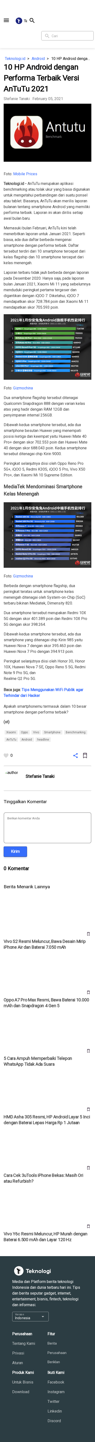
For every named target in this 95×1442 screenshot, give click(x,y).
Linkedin (55, 1411)
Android (38, 58)
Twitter (53, 1401)
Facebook (56, 1382)
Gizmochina (23, 388)
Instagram (56, 1392)
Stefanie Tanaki (17, 98)
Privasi (18, 1353)
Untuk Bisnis (22, 1382)
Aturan (17, 1363)
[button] (6, 20)
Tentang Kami (23, 1343)
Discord (54, 1421)
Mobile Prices (25, 174)
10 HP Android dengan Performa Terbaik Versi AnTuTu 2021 (71, 58)
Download (20, 1392)
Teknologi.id (15, 58)
